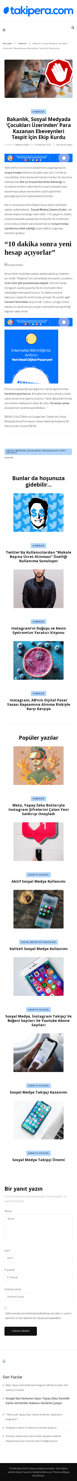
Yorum (8, 1211)
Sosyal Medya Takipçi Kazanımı (38, 1092)
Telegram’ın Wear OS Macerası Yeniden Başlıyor (31, 1427)
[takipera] (38, 161)
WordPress (38, 1475)
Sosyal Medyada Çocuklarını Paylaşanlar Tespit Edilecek (36, 451)
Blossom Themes (52, 1472)
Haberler (38, 112)
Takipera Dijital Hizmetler (41, 1468)
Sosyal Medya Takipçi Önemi (38, 1159)
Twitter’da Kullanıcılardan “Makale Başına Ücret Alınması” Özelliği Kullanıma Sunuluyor (38, 556)
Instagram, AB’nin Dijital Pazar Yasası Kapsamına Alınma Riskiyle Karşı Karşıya (38, 704)
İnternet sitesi (12, 1289)
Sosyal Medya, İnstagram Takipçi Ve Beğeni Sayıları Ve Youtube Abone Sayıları (38, 1020)
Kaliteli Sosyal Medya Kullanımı (38, 948)
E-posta (9, 1270)
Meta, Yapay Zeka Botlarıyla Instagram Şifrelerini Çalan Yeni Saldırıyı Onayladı (38, 809)
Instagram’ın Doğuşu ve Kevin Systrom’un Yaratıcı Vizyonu (38, 630)
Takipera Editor (22, 144)
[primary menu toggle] (5, 29)
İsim (7, 1250)
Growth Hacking (38, 875)
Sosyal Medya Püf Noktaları (38, 942)
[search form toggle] (73, 27)
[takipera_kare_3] (31, 382)
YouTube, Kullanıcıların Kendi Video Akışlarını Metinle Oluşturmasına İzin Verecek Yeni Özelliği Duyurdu (33, 1438)
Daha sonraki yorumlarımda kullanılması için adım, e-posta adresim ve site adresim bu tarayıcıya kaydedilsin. (38, 1316)
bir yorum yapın (64, 144)
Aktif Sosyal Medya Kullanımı (38, 881)
